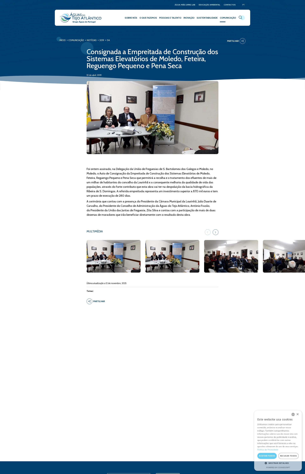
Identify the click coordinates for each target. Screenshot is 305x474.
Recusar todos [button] (288, 455)
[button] (215, 232)
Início (63, 40)
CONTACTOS (230, 5)
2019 (101, 40)
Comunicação (76, 40)
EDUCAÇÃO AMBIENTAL (209, 5)
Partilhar (233, 41)
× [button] (297, 414)
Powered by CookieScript (278, 467)
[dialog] (278, 440)
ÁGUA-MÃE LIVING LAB (185, 5)
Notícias (92, 40)
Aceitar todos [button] (267, 455)
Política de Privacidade (267, 449)
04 (108, 40)
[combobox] (293, 414)
